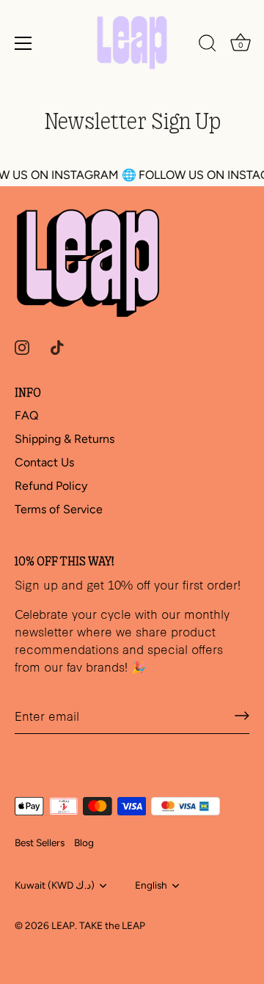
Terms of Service (59, 509)
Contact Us (44, 462)
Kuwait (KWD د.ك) (55, 885)
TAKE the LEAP (112, 925)
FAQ (26, 415)
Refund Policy (51, 486)
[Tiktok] (57, 346)
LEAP (63, 925)
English (151, 885)
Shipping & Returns (64, 439)
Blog (84, 842)
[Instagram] (22, 346)
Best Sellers (40, 842)
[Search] (207, 45)
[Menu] (23, 43)
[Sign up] (242, 715)
